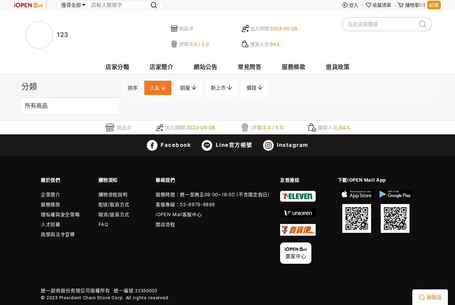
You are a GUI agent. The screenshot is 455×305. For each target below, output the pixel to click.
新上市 (219, 88)
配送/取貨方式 (114, 204)
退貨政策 (337, 66)
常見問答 (249, 66)
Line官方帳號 (233, 144)
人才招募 (50, 224)
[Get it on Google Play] (395, 211)
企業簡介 (50, 194)
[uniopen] (298, 215)
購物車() (415, 5)
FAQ (103, 224)
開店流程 (165, 224)
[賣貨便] (298, 234)
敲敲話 (434, 297)
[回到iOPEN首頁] (28, 5)
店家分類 (117, 66)
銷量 (186, 88)
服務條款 (293, 66)
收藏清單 (382, 5)
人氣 (155, 88)
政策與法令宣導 (58, 234)
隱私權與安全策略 (60, 214)
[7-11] (298, 200)
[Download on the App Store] (357, 211)
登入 (353, 5)
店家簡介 (161, 66)
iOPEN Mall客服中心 (179, 214)
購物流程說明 (113, 194)
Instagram (292, 144)
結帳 (434, 5)
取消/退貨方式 (114, 214)
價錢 (252, 88)
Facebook (175, 144)
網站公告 (205, 66)
